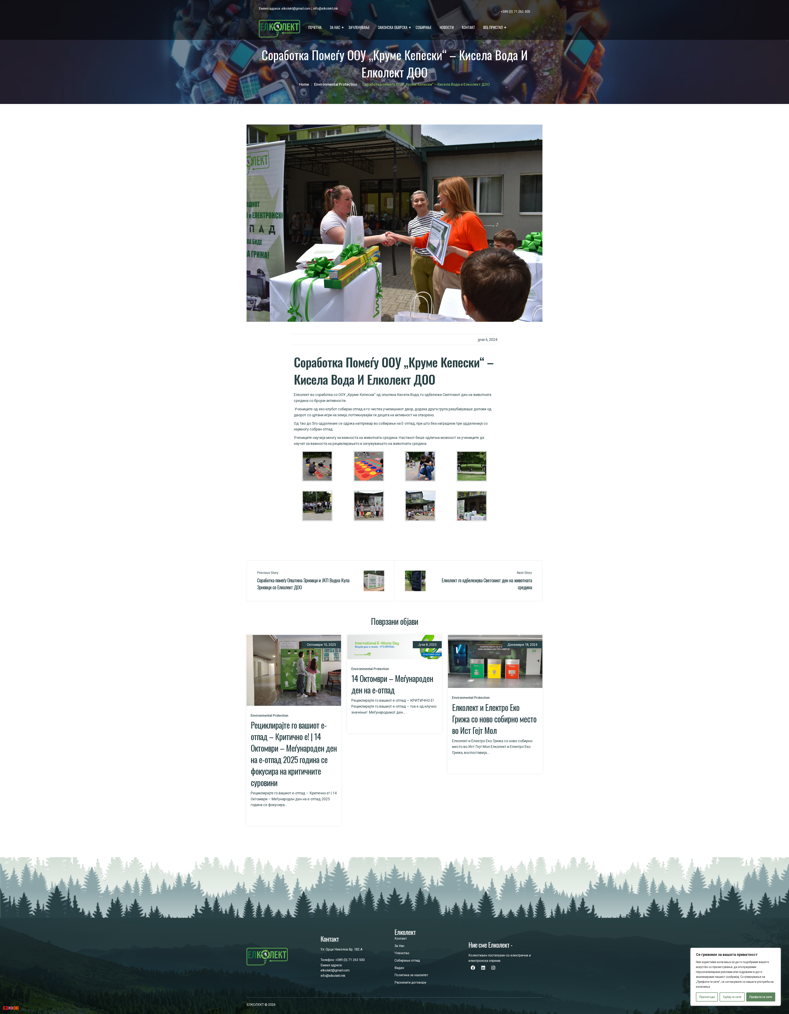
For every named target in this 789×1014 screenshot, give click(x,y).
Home (304, 84)
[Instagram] (493, 967)
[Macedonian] (16, 1008)
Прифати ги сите (760, 997)
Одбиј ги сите (732, 997)
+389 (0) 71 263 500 (350, 960)
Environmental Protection (335, 84)
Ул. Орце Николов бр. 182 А (341, 949)
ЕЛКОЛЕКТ (255, 1005)
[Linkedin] (483, 967)
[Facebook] (473, 967)
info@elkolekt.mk (325, 8)
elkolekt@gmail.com (295, 8)
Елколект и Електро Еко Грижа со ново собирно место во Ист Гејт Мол (494, 718)
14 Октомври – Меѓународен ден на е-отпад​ (392, 684)
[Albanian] (5, 1008)
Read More (258, 816)
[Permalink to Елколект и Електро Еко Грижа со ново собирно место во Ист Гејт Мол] (495, 661)
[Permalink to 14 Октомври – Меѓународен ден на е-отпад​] (394, 647)
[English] (11, 1008)
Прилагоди (707, 997)
